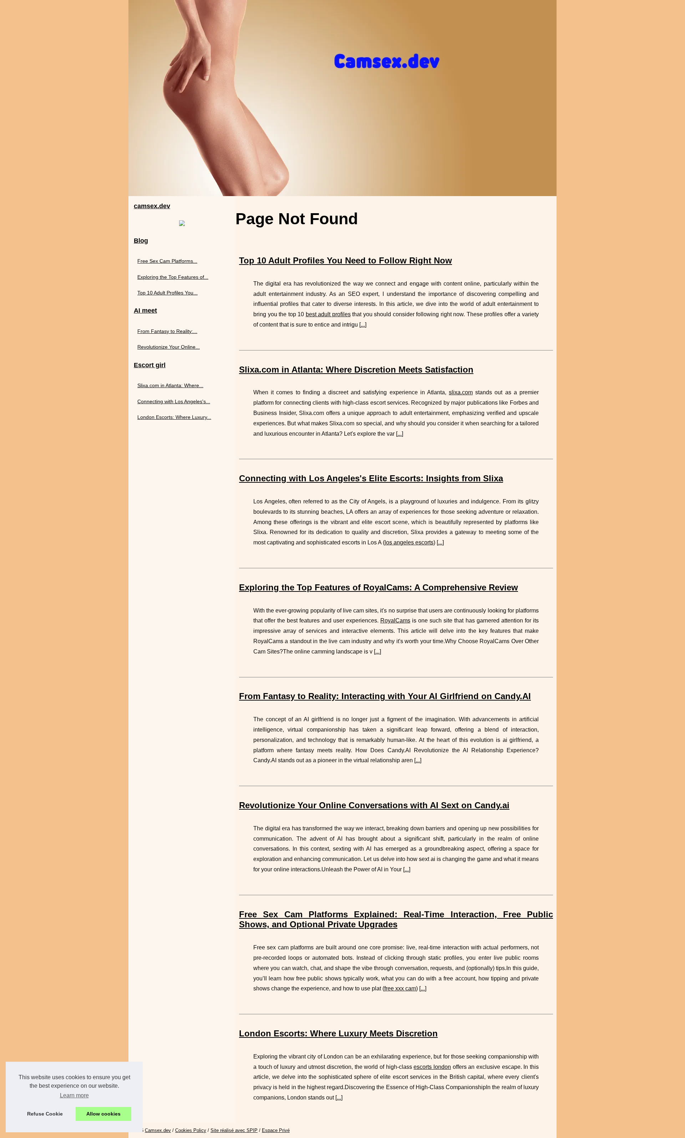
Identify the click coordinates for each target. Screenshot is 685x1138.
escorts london (432, 1067)
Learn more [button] (74, 1095)
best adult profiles (328, 314)
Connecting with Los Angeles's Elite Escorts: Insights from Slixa (371, 478)
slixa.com (461, 392)
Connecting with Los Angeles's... (173, 401)
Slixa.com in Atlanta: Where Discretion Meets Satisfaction (356, 369)
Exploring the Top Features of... (172, 277)
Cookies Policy (190, 1130)
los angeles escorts (409, 542)
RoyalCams (395, 620)
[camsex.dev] (342, 98)
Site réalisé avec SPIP (234, 1130)
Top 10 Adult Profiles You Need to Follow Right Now (345, 260)
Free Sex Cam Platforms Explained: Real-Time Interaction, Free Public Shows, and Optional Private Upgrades (396, 919)
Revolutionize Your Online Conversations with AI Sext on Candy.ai (374, 805)
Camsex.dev (158, 1130)
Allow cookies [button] (103, 1114)
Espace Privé (276, 1130)
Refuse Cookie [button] (45, 1114)
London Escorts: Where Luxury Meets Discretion (338, 1033)
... (363, 325)
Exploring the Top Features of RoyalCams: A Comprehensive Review (378, 587)
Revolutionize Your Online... (168, 347)
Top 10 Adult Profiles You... (167, 293)
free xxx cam (400, 988)
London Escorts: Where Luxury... (174, 417)
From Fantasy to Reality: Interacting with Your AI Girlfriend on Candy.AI (385, 696)
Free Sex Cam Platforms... (167, 261)
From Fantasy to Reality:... (167, 331)
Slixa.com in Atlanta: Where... (170, 385)
